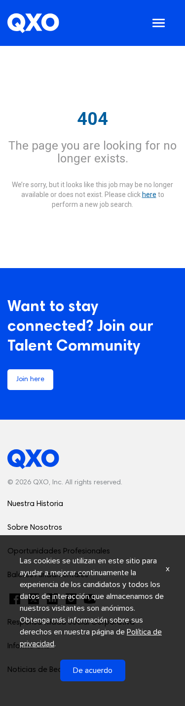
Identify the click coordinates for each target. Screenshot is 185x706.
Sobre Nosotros (34, 528)
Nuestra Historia (35, 504)
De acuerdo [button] (92, 670)
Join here (30, 379)
